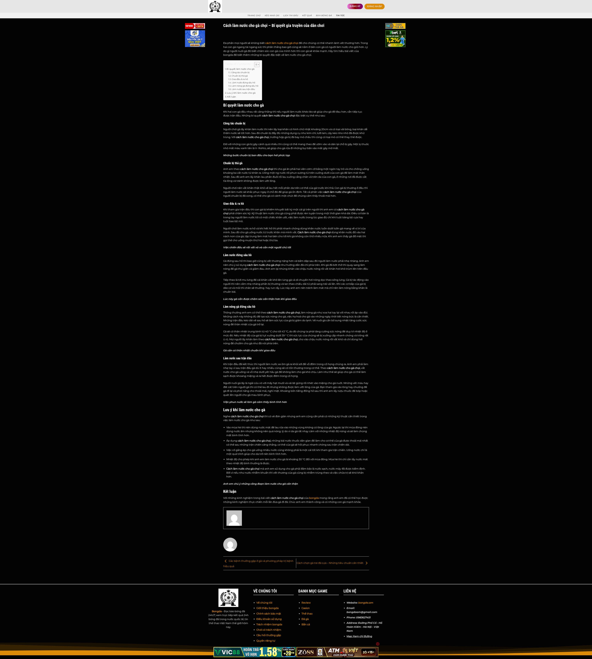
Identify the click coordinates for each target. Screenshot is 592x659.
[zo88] (337, 652)
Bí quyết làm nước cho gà (240, 69)
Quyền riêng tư (265, 640)
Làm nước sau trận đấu (243, 89)
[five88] (395, 26)
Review (306, 602)
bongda (314, 498)
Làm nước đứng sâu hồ (243, 82)
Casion (306, 608)
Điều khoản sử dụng (269, 619)
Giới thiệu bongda (267, 608)
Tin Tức (340, 15)
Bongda (217, 611)
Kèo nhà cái (272, 15)
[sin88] (195, 26)
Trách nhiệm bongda (269, 624)
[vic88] (255, 652)
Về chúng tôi (264, 602)
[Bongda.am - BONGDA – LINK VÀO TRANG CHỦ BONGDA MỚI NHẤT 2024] (221, 6)
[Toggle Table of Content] (255, 64)
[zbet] (395, 39)
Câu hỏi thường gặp (268, 635)
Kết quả (307, 15)
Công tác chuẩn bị (240, 72)
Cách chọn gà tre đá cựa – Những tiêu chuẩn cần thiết (330, 563)
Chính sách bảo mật (268, 613)
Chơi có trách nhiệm (268, 629)
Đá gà (305, 619)
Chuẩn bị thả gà (240, 76)
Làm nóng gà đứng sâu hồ (245, 86)
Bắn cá (306, 624)
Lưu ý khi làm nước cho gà (241, 92)
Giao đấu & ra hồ (240, 79)
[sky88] (195, 39)
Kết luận (231, 96)
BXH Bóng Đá (324, 15)
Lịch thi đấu (290, 15)
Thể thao (307, 613)
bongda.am (365, 602)
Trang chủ (254, 15)
